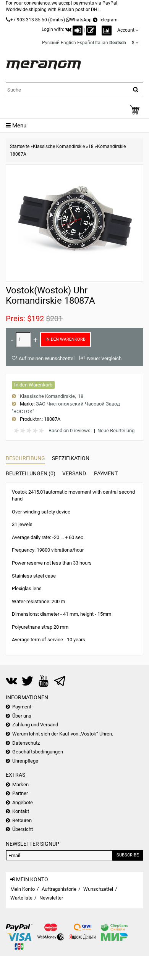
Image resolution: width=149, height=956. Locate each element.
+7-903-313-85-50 (28, 20)
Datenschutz (26, 743)
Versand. (74, 473)
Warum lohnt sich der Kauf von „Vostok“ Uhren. (62, 734)
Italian (101, 42)
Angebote (22, 802)
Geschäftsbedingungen (37, 752)
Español (85, 42)
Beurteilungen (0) (30, 473)
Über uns (21, 716)
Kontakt (20, 811)
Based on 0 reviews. (70, 430)
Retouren (22, 820)
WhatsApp (81, 20)
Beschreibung (25, 458)
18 (91, 146)
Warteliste (21, 898)
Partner (20, 793)
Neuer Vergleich (104, 358)
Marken (20, 784)
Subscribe (128, 855)
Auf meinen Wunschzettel (46, 358)
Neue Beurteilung (115, 430)
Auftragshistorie (59, 889)
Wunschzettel (98, 889)
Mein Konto (22, 889)
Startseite (19, 146)
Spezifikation (70, 458)
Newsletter (51, 898)
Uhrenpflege (25, 761)
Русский (51, 42)
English (68, 42)
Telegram (108, 20)
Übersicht (22, 829)
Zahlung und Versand (35, 724)
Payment (106, 473)
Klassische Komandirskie (59, 146)
